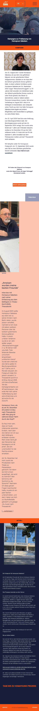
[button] (31, 67)
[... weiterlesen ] (7, 511)
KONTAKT (4, 707)
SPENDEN (34, 707)
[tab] (32, 197)
